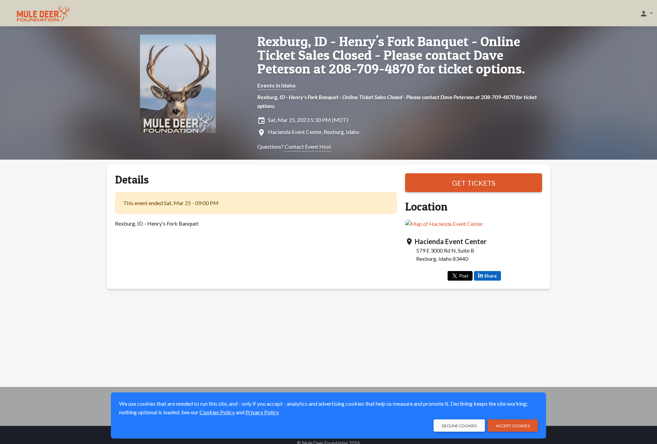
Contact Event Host (308, 146)
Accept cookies (513, 425)
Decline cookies (459, 425)
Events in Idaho (276, 85)
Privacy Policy (262, 412)
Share (490, 276)
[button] (646, 13)
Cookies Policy (217, 412)
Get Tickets (473, 183)
